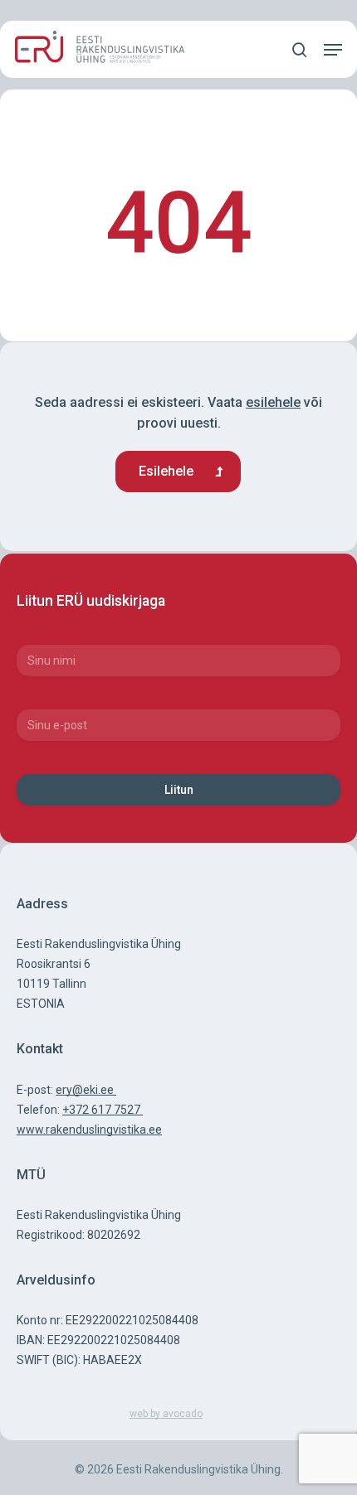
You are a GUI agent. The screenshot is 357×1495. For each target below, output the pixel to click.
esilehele (273, 402)
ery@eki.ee (86, 1089)
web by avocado (166, 1414)
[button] (333, 49)
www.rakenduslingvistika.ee (89, 1129)
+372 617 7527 (102, 1109)
